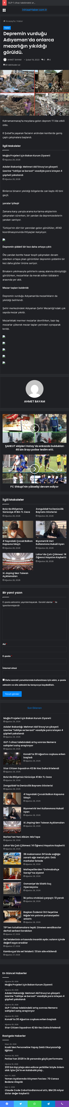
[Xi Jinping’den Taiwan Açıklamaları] (18, 561)
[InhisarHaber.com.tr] (34, 10)
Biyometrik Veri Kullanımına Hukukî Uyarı (50, 542)
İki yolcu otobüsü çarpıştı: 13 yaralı (43, 897)
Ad (5, 644)
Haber (20, 21)
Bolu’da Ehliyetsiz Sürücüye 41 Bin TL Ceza (16, 510)
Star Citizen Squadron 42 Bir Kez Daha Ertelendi (31, 768)
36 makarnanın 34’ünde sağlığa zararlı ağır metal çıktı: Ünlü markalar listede (41, 857)
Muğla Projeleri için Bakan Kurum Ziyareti (26, 155)
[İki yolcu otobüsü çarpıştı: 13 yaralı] (12, 902)
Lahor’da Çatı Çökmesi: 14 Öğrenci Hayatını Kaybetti (51, 556)
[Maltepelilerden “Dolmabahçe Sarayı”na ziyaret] (12, 874)
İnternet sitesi (10, 668)
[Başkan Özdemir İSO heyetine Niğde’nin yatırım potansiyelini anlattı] (12, 916)
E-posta (7, 656)
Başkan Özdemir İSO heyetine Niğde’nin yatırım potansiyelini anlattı (41, 915)
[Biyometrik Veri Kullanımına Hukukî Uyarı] (51, 529)
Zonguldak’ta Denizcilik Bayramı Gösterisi (50, 510)
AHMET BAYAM (15, 59)
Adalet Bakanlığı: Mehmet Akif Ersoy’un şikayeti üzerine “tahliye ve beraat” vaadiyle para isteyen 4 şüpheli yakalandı (32, 171)
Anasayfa (10, 21)
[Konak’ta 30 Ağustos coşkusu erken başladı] (12, 759)
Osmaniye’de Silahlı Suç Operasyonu (37, 885)
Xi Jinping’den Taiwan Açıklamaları (15, 575)
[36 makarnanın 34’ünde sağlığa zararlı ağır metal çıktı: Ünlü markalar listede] (12, 859)
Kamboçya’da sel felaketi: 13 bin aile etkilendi (30, 951)
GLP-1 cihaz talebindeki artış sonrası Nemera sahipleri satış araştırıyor (29, 744)
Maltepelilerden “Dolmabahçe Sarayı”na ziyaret (41, 871)
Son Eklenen (34, 707)
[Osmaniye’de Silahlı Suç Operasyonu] (12, 888)
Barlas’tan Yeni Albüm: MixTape (21, 836)
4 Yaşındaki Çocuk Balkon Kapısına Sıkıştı (18, 542)
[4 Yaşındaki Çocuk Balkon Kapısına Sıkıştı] (18, 529)
